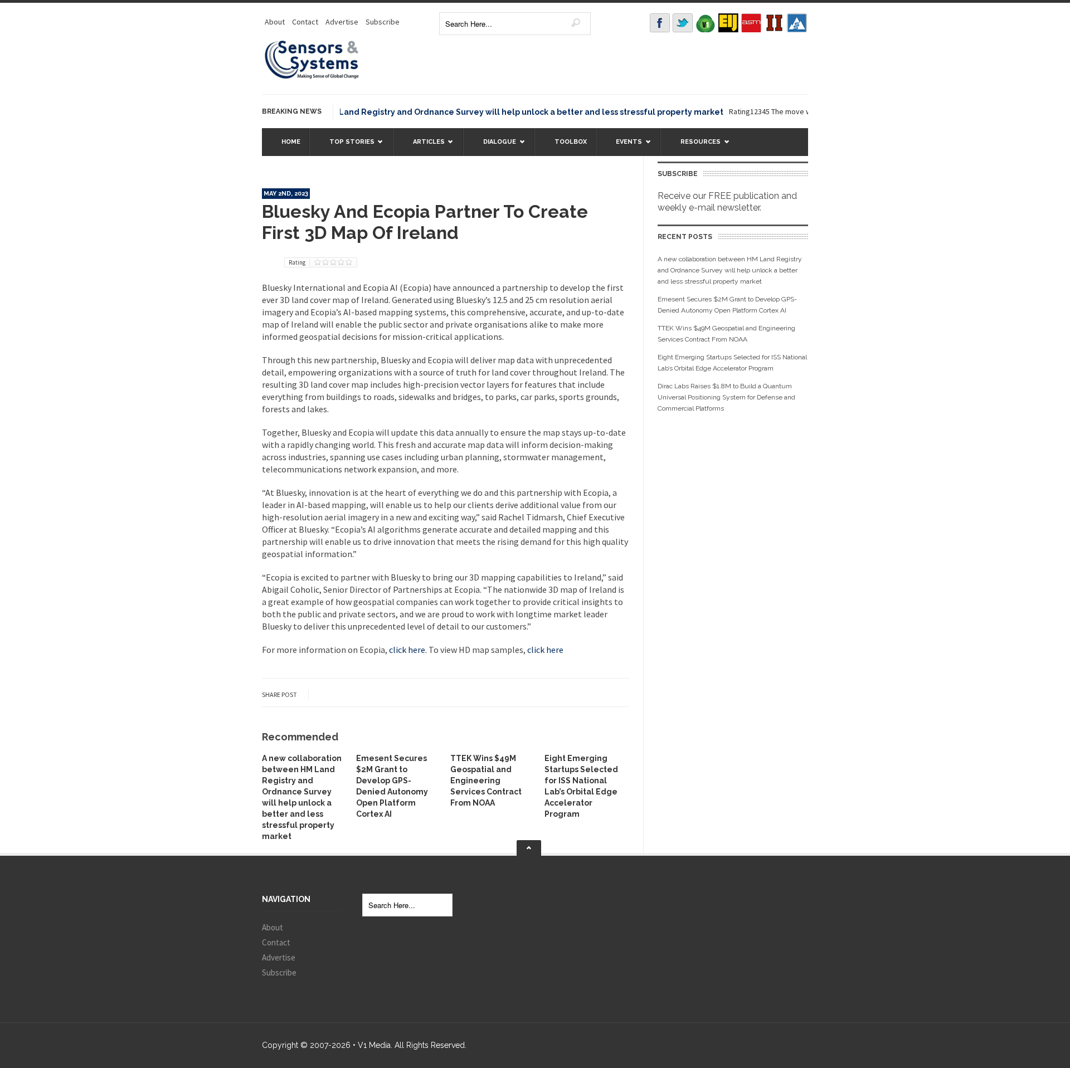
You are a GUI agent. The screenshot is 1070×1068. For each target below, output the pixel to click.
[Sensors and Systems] (312, 76)
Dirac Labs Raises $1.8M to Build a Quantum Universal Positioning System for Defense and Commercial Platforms (726, 397)
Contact (305, 22)
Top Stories (346, 146)
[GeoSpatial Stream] (797, 22)
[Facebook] (660, 22)
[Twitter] (683, 22)
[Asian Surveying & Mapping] (751, 22)
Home (290, 141)
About (275, 22)
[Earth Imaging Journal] (728, 22)
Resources (695, 146)
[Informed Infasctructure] (774, 22)
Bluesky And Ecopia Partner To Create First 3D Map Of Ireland (425, 222)
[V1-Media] (706, 22)
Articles (423, 146)
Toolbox (571, 141)
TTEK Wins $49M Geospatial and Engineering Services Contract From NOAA (486, 780)
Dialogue (494, 146)
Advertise (341, 22)
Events (623, 146)
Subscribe (383, 22)
